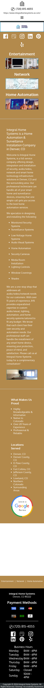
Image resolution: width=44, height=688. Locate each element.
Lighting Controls (20, 266)
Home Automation (21, 248)
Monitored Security (21, 222)
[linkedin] (30, 36)
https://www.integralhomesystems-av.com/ (22, 13)
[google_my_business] (14, 36)
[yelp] (22, 44)
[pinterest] (38, 36)
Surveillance (17, 229)
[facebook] (6, 36)
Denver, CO (25, 179)
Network (20, 581)
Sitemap (18, 686)
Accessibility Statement (33, 686)
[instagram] (22, 36)
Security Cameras (20, 254)
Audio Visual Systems (22, 242)
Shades (15, 278)
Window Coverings (21, 272)
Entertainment (7, 581)
